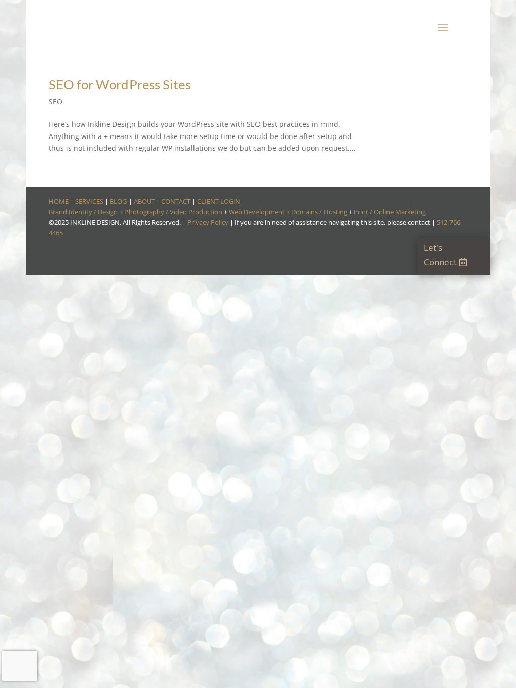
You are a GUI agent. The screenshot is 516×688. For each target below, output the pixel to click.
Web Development (257, 211)
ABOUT (144, 201)
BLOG (118, 201)
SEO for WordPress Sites (120, 84)
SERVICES (89, 201)
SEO (55, 101)
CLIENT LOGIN (218, 201)
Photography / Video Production (173, 211)
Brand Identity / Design (83, 211)
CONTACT (175, 201)
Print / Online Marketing (390, 211)
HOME (59, 201)
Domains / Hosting (319, 211)
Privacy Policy (207, 222)
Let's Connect (440, 255)
